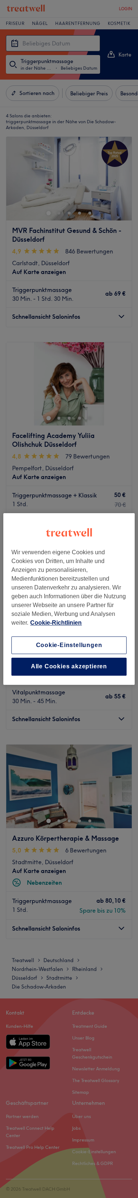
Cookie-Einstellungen (69, 645)
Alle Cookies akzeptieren (69, 667)
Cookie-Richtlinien (56, 623)
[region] (68, 599)
